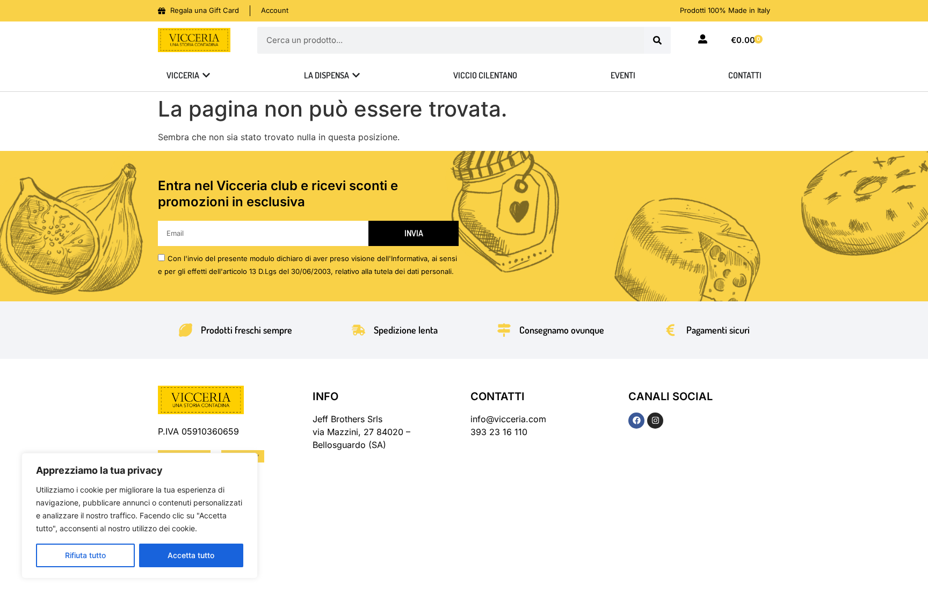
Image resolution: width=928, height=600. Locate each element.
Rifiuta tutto (85, 555)
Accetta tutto (191, 555)
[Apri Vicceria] (206, 75)
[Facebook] (636, 421)
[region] (139, 516)
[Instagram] (655, 421)
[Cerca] (657, 40)
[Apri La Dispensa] (356, 75)
